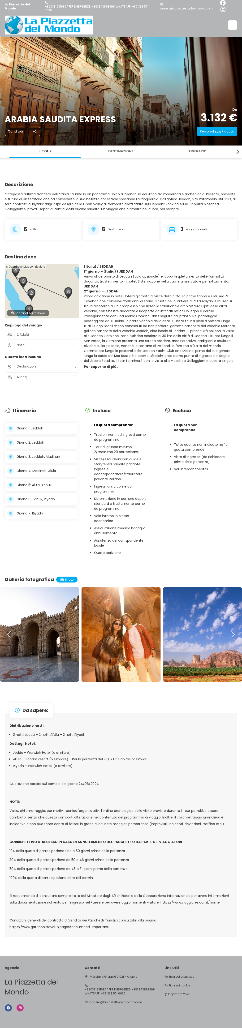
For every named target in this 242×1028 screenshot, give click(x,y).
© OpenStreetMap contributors (25, 266)
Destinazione (121, 151)
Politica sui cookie (177, 985)
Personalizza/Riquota (217, 131)
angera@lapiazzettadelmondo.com (186, 8)
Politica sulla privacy (179, 977)
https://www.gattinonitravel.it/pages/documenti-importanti (59, 927)
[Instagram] (222, 10)
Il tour (45, 151)
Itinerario (197, 151)
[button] (232, 25)
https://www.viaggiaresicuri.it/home (190, 902)
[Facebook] (222, 3)
